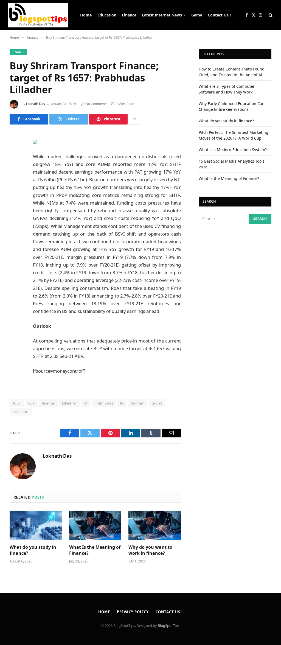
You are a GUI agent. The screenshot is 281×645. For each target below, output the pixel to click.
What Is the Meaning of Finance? (94, 550)
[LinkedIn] (15, 177)
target (156, 403)
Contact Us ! (219, 15)
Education (106, 15)
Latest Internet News (162, 15)
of (86, 403)
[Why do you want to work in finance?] (154, 525)
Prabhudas (103, 403)
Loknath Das (35, 103)
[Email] (15, 205)
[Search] (270, 15)
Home (86, 15)
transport (20, 411)
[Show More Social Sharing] (134, 119)
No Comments (97, 103)
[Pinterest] (15, 191)
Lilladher (69, 403)
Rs (122, 403)
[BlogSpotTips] (38, 15)
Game (196, 15)
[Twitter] (15, 163)
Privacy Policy (133, 611)
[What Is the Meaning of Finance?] (95, 525)
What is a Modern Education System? (233, 149)
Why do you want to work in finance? (150, 550)
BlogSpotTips (168, 625)
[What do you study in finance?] (36, 525)
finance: (48, 403)
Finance (129, 15)
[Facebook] (15, 149)
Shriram (138, 403)
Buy (31, 403)
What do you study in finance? (33, 550)
